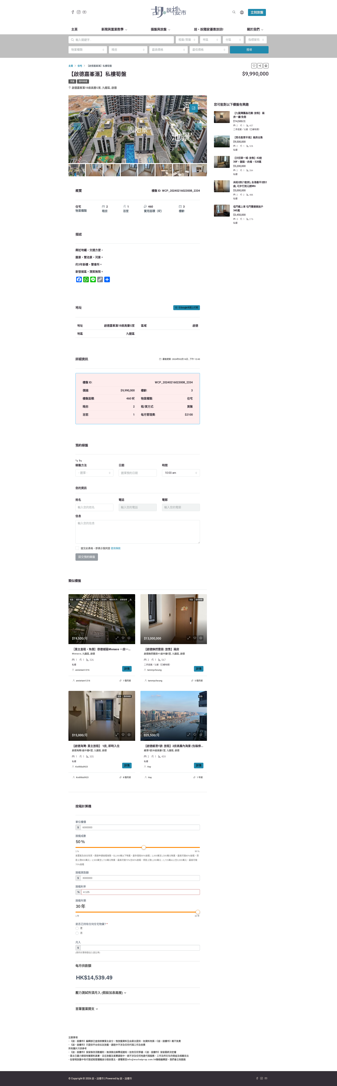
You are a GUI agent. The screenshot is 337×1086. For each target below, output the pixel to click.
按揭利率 (80, 886)
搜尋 (249, 49)
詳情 (127, 668)
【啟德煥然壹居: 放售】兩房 (161, 649)
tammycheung (154, 670)
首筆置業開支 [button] (84, 1009)
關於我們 (253, 29)
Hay (149, 767)
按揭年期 (80, 900)
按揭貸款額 (82, 872)
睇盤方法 (81, 465)
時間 (165, 465)
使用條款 (116, 548)
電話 (121, 499)
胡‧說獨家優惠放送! (208, 29)
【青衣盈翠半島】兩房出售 (248, 137)
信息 (78, 516)
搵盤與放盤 (159, 29)
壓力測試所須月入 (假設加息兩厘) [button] (99, 993)
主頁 (74, 29)
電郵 (165, 499)
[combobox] (187, 39)
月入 (78, 942)
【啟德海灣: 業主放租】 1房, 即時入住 (96, 746)
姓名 (78, 499)
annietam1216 (82, 670)
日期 (121, 465)
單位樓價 (80, 821)
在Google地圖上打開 (188, 307)
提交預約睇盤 (86, 557)
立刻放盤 (257, 12)
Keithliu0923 (81, 767)
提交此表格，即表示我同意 (101, 548)
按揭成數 (80, 835)
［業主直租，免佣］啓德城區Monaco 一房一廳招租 (104, 649)
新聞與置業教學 (112, 29)
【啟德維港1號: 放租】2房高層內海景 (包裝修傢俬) (176, 746)
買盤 (72, 81)
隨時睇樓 (83, 81)
